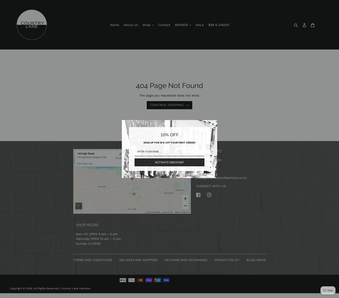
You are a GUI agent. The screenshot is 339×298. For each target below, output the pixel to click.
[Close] (213, 124)
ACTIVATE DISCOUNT (169, 162)
